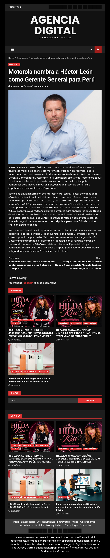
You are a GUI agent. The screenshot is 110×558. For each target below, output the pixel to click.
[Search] (91, 49)
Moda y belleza (42, 320)
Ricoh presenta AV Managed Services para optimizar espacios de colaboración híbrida (79, 485)
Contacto (85, 525)
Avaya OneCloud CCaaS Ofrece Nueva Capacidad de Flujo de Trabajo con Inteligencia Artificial (78, 263)
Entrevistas (63, 521)
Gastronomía (87, 521)
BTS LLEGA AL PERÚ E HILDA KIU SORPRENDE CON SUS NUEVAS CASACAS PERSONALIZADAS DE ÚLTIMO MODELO (31, 311)
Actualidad (16, 320)
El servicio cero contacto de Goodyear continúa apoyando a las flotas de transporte (31, 263)
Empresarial (14, 64)
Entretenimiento (46, 521)
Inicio (16, 521)
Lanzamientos (30, 371)
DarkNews (46, 551)
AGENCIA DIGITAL (55, 25)
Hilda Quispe (17, 86)
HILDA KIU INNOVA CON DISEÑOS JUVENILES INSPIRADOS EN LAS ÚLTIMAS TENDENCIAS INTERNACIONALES (79, 311)
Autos (75, 521)
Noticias (14, 323)
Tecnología (43, 371)
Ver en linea (98, 49)
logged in (28, 283)
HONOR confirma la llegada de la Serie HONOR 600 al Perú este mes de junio (31, 359)
